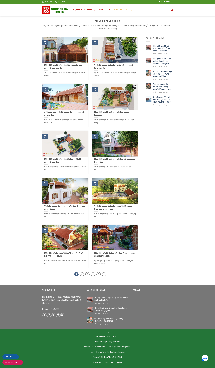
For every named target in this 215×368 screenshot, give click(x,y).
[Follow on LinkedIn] (171, 2)
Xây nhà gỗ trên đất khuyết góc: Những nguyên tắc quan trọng (162, 86)
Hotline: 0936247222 (13, 362)
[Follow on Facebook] (159, 2)
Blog (107, 333)
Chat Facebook (11, 357)
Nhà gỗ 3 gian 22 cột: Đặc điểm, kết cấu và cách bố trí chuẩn (161, 48)
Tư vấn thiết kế (104, 10)
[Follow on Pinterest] (169, 2)
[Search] (172, 10)
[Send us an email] (167, 2)
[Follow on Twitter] (164, 2)
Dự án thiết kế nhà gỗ (122, 10)
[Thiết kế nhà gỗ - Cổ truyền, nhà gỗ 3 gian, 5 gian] (56, 10)
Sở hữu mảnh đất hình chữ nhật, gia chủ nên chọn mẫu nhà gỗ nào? (162, 99)
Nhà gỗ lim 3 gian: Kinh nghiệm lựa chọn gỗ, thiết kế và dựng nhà (162, 61)
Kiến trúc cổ (89, 10)
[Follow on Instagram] (162, 2)
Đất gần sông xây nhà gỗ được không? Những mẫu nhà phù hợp (162, 73)
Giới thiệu (77, 10)
